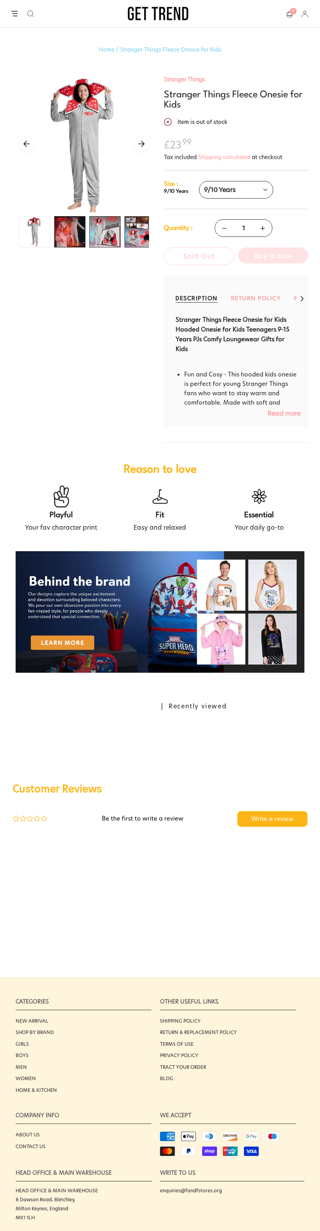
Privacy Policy (179, 1055)
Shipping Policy (180, 1021)
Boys (22, 1055)
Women (26, 1078)
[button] (30, 14)
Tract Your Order (183, 1067)
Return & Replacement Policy (198, 1032)
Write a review (272, 819)
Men (21, 1067)
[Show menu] (14, 14)
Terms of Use (177, 1044)
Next (141, 144)
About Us (28, 1134)
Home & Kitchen (36, 1090)
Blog (166, 1078)
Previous (26, 144)
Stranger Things (184, 79)
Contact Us (31, 1146)
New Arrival (32, 1021)
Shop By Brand (35, 1032)
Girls (22, 1044)
